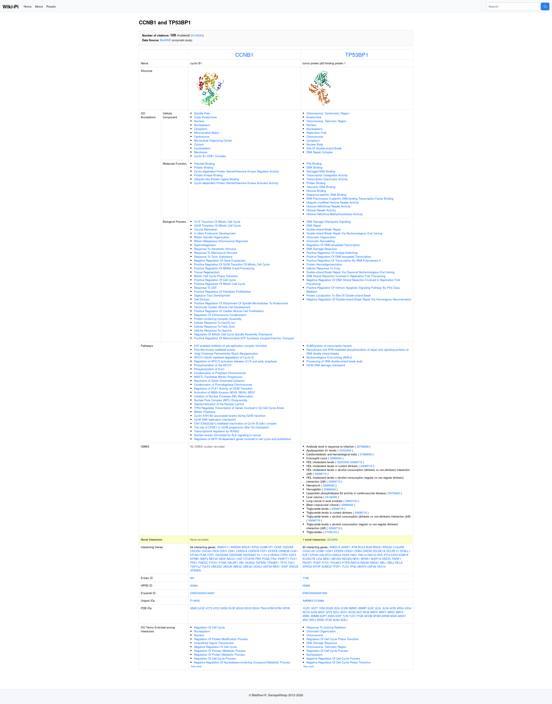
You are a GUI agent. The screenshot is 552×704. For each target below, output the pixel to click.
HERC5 (274, 555)
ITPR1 (284, 555)
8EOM (368, 616)
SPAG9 (307, 566)
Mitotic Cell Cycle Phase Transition (216, 276)
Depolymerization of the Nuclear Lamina (219, 404)
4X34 (408, 608)
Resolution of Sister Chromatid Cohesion (219, 381)
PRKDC (203, 562)
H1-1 (260, 555)
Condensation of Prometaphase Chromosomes (223, 384)
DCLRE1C (392, 551)
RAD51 (374, 562)
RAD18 (355, 562)
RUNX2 (250, 562)
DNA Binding (314, 167)
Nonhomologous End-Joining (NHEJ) (329, 357)
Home (27, 6)
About (39, 6)
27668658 (366, 454)
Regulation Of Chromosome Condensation (220, 315)
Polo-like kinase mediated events (214, 349)
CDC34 (206, 551)
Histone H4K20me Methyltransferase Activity (334, 214)
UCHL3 (257, 566)
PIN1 (274, 559)
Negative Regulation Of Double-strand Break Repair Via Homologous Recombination (358, 299)
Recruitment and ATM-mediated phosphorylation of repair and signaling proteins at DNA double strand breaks (357, 351)
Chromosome (314, 136)
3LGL (378, 608)
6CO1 (344, 612)
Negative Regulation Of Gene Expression (219, 260)
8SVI (306, 620)
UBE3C (237, 566)
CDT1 (263, 551)
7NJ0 (263, 608)
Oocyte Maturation (205, 229)
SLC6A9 (332, 539)
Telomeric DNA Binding (320, 187)
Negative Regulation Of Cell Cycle (215, 647)
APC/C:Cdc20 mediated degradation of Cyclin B (224, 357)
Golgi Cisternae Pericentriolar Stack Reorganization (226, 353)
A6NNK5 (308, 600)
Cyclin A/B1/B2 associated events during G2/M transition (229, 416)
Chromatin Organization (321, 237)
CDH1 (223, 551)
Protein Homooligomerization (324, 264)
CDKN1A (241, 551)
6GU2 (239, 608)
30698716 (356, 462)
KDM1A (403, 555)
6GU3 (247, 608)
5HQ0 (224, 608)
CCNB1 (244, 54)
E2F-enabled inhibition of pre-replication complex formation (230, 346)
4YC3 (216, 608)
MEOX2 (336, 559)
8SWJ (321, 620)
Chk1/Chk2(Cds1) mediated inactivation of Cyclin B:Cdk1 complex (235, 423)
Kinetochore (313, 117)
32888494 (336, 458)
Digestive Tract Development (212, 295)
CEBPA (273, 551)
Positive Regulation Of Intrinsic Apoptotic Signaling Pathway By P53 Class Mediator (353, 290)
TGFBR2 (261, 562)
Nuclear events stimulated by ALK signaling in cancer (227, 435)
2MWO (353, 608)
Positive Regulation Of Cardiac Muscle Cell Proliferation (229, 311)
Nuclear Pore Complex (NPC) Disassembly (221, 400)
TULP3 (206, 566)
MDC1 (327, 559)
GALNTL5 (325, 555)
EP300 (194, 555)
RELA (399, 562)
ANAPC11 (223, 547)
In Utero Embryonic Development (214, 233)
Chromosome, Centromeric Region (327, 113)
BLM (369, 547)
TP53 (353, 566)
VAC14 (381, 566)
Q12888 (319, 600)
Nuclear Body (314, 144)
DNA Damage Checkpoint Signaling (328, 221)
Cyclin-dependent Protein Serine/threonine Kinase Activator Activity (236, 183)
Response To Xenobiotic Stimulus (215, 249)
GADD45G (249, 555)
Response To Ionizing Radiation (326, 627)
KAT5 (292, 555)
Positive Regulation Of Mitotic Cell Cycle (219, 284)
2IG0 (337, 608)
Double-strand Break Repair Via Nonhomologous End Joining (344, 233)
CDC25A (288, 547)
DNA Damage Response (321, 249)
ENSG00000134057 (202, 593)
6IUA (366, 612)
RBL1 (383, 562)
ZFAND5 (195, 570)
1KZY (314, 608)
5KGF (321, 612)
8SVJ (312, 620)
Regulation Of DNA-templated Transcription (333, 245)
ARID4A (236, 547)
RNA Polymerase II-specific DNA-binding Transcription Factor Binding (349, 198)
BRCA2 (387, 547)
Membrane (200, 152)
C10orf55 (398, 547)
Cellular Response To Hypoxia (213, 330)
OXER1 (386, 559)
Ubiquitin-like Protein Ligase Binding (216, 179)
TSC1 (291, 562)
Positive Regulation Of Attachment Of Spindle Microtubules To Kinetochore (241, 303)
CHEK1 (349, 551)
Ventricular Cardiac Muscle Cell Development (222, 307)
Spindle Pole (202, 113)
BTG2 (255, 547)
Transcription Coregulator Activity (327, 175)
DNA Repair (313, 225)
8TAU (278, 608)
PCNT (317, 562)
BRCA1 (246, 547)
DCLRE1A (379, 551)
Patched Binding (204, 163)
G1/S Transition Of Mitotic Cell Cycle (217, 221)
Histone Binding (316, 191)
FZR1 (210, 555)
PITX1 (326, 562)
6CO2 (352, 612)
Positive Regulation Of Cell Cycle (215, 280)
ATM (354, 547)
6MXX (374, 612)
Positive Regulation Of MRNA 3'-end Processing (224, 268)
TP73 (283, 562)
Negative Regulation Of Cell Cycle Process (333, 658)
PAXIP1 (307, 562)
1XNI (322, 608)
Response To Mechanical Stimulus (215, 253)
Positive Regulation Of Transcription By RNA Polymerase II (343, 260)
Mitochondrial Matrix (206, 133)
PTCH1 (213, 562)
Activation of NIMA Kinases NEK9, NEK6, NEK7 (224, 392)
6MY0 (399, 612)
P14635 (195, 600)
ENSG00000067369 (315, 593)
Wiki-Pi (11, 6)
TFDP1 (336, 566)
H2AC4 (336, 555)
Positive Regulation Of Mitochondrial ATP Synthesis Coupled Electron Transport (244, 338)
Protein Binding (203, 167)
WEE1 (277, 566)
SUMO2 (326, 566)
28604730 (351, 501)
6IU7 (359, 612)
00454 (194, 585)
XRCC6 (293, 566)
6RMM (315, 616)
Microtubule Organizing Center (213, 140)
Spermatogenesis (205, 245)
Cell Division (202, 299)
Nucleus (199, 121)
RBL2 (390, 562)
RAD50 (364, 562)
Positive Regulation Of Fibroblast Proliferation (222, 291)
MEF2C (213, 559)
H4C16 (371, 555)
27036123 (331, 532)
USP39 (267, 566)
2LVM (344, 608)
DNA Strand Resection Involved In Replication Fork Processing (345, 276)
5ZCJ (336, 612)
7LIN (345, 616)
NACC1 (231, 559)
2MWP (362, 608)
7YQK (360, 616)
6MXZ (391, 612)
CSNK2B (284, 551)
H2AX (346, 555)
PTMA (223, 562)
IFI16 (387, 555)
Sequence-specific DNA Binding (326, 195)
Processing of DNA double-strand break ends (334, 361)
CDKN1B (253, 551)
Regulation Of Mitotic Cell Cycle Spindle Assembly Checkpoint (233, 334)
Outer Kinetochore (205, 117)
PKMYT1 (283, 559)
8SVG (393, 616)
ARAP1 (346, 547)
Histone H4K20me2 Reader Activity (328, 206)
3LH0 (385, 608)
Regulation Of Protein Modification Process (221, 639)
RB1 (242, 562)
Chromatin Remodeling (320, 241)
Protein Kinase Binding (208, 175)
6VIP (338, 616)
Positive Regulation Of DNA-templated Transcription (338, 256)
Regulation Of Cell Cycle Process (215, 658)
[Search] (545, 6)
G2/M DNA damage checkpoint (325, 365)
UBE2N (227, 566)
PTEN (346, 562)
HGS (380, 555)
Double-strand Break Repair (323, 229)
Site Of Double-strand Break (324, 148)
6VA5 (331, 616)
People (51, 6)
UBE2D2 (216, 566)
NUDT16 (376, 559)
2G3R (329, 608)
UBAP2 (361, 566)
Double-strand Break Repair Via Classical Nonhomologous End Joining (350, 272)
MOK (222, 559)
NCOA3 (347, 559)
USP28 (371, 566)
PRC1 (194, 562)
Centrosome (201, 136)
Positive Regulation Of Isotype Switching (332, 253)
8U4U (336, 620)
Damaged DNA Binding (320, 171)
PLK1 (293, 559)
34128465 (331, 497)
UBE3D (247, 566)
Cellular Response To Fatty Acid (214, 326)
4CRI (393, 608)
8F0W (377, 616)
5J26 (314, 612)
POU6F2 (336, 562)
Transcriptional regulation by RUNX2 (216, 431)
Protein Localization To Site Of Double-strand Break (338, 295)
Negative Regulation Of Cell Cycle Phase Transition (338, 662)
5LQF (232, 608)
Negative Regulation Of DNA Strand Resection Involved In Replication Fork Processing (353, 282)
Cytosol (199, 144)
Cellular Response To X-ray (323, 268)
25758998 (363, 446)
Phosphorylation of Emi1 (209, 369)
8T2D (328, 620)
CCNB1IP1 (266, 547)
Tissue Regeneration (207, 272)
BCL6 (361, 547)
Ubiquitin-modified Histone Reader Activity (332, 202)
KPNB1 (194, 559)
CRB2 (358, 551)
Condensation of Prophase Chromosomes (220, 373)
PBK (258, 559)
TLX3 (345, 566)
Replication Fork (316, 133)
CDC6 (215, 551)
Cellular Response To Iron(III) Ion (214, 322)
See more (196, 666)
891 (192, 578)
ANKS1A (334, 547)
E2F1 (306, 555)
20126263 (197, 35)
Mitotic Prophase (204, 412)
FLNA (203, 555)
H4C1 (353, 555)
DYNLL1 (405, 551)
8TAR (271, 608)
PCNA (266, 559)
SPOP (317, 566)
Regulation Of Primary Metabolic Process (220, 651)
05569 (306, 585)
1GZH (306, 608)
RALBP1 (232, 562)
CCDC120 (309, 551)
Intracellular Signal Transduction (214, 643)
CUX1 (294, 551)
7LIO (352, 616)
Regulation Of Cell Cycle (209, 627)
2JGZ (201, 608)
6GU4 (255, 608)
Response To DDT (205, 288)
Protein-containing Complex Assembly (218, 319)
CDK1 (231, 551)
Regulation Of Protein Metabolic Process (219, 654)
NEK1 (356, 559)
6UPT (323, 616)
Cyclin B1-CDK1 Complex (210, 156)
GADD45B (235, 555)
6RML (306, 616)
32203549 (345, 450)
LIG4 (319, 559)
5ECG (306, 612)
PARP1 (396, 559)
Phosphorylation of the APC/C (213, 365)
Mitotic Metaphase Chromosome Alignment (221, 241)
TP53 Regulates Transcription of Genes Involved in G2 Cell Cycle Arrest (239, 408)
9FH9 (286, 608)
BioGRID (165, 40)
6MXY (383, 612)
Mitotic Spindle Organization (211, 237)
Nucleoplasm (202, 125)
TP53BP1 (357, 54)
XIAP (284, 566)
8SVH (401, 616)
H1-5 (266, 555)
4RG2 (400, 608)
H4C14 (362, 555)
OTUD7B (248, 559)
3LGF (370, 608)
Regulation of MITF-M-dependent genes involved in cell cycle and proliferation (242, 439)
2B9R (193, 608)
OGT (240, 559)
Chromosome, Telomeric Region (326, 121)
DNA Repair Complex (319, 152)
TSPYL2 (195, 566)
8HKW (385, 616)
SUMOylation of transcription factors (329, 346)
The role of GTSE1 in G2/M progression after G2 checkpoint (231, 427)
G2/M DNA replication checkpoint (215, 419)
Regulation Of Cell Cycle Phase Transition (332, 639)
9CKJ (344, 620)
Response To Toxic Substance (213, 256)
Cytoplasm (200, 129)
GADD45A (221, 555)
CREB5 (367, 551)
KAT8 (394, 555)
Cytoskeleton (202, 148)
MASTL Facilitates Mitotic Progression (218, 377)
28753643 (394, 493)
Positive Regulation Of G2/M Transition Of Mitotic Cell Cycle (232, 264)
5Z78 (329, 612)
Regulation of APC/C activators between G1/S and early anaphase (235, 361)
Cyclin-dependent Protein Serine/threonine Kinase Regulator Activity (236, 171)
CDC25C (195, 551)
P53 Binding (313, 163)
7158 (306, 578)
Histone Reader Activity (321, 210)
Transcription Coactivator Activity (327, 179)
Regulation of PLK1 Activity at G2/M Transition (223, 388)
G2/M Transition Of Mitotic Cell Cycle (217, 225)
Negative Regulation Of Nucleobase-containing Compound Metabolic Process (242, 662)
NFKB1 (365, 559)
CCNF (278, 547)
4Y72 (209, 608)
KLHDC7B (309, 559)
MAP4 (204, 559)
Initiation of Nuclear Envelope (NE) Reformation (223, 396)
